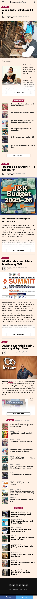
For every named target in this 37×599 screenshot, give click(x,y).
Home (10, 590)
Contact (26, 590)
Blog (21, 590)
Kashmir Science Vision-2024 (11, 308)
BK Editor (10, 17)
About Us (15, 590)
